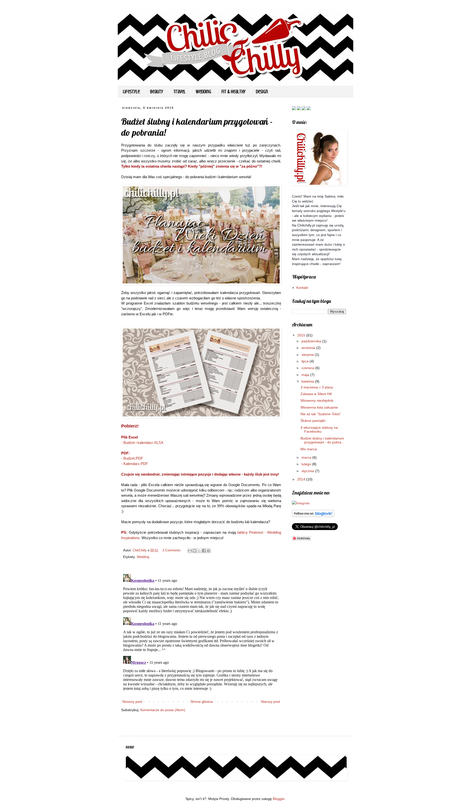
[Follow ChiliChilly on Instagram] (309, 109)
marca (306, 457)
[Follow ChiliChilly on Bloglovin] (304, 109)
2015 (301, 335)
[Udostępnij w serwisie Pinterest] (208, 550)
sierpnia (308, 355)
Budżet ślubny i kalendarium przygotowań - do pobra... (322, 440)
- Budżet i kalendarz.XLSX (142, 442)
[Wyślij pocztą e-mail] (189, 550)
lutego (306, 464)
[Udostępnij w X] (199, 550)
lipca (305, 361)
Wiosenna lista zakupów (319, 407)
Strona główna (201, 702)
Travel (179, 91)
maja (305, 375)
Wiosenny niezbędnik (317, 400)
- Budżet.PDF (132, 458)
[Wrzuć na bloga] (194, 550)
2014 (301, 479)
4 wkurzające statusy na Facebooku (319, 429)
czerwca (308, 368)
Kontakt (302, 288)
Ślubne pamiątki (313, 421)
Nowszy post (132, 702)
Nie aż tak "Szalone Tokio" (321, 414)
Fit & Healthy (234, 91)
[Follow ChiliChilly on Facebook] (294, 109)
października (311, 341)
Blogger (279, 799)
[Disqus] (201, 633)
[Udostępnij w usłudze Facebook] (203, 550)
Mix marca (309, 449)
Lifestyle (131, 91)
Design (262, 91)
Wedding (203, 91)
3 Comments (171, 550)
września (308, 348)
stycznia (308, 471)
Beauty (156, 91)
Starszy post (270, 702)
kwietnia (308, 381)
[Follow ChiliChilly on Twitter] (299, 109)
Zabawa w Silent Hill (316, 394)
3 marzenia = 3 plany (317, 387)
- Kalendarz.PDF (134, 464)
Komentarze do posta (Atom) (162, 710)
